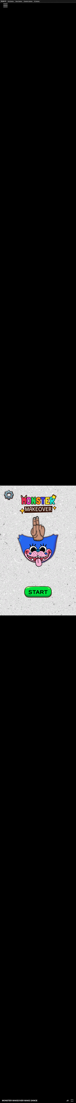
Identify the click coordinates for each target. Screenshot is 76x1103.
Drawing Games (28, 1)
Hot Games (11, 1)
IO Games (36, 1)
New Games (18, 1)
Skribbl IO (3, 1)
